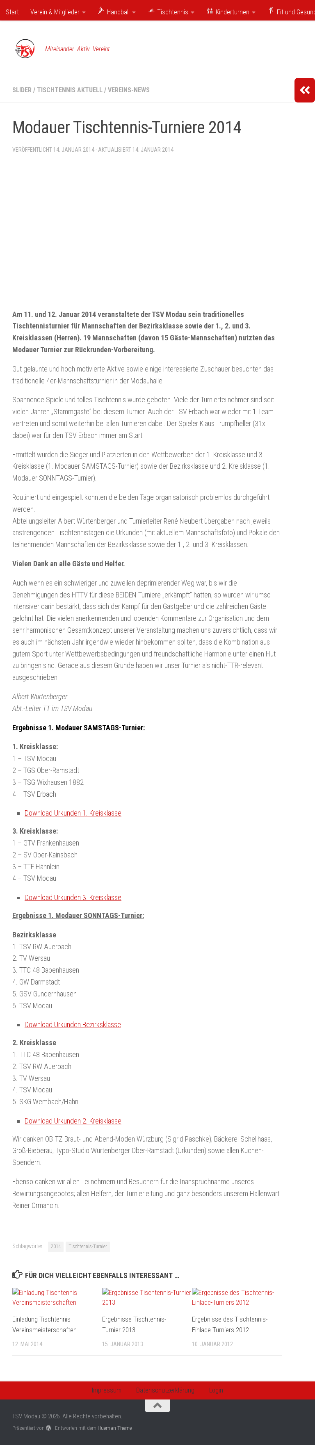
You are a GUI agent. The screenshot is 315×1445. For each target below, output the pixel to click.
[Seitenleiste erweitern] (304, 90)
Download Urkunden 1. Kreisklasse (73, 813)
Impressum (106, 1390)
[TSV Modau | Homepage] (24, 49)
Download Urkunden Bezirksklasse (73, 1024)
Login (216, 1390)
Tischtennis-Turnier (87, 1246)
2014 (56, 1246)
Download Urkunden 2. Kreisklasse (73, 1121)
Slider (22, 90)
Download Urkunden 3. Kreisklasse (73, 897)
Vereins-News (129, 90)
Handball (117, 12)
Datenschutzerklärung (165, 1390)
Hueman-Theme (115, 1428)
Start (12, 12)
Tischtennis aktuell (70, 90)
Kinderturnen (231, 12)
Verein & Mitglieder (55, 12)
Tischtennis (171, 12)
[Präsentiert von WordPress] (48, 1428)
